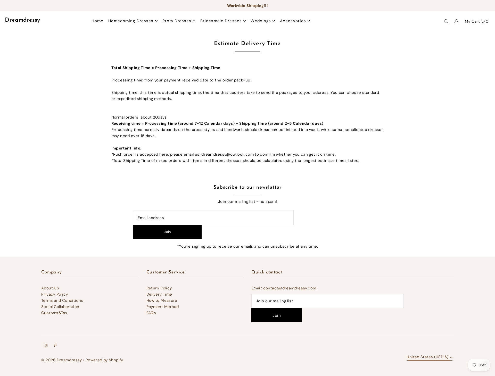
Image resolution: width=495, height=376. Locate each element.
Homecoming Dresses (130, 20)
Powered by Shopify (104, 360)
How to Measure (161, 300)
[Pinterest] (55, 346)
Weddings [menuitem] (261, 20)
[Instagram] (45, 346)
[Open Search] (446, 21)
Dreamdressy (22, 20)
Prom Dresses (177, 20)
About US (50, 288)
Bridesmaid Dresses (221, 20)
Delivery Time (159, 294)
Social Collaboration (60, 306)
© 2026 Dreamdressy (61, 360)
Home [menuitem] (97, 20)
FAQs (151, 312)
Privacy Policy (54, 294)
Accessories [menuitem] (293, 20)
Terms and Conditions (62, 300)
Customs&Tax (54, 312)
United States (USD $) (428, 357)
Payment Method (162, 306)
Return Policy (159, 288)
